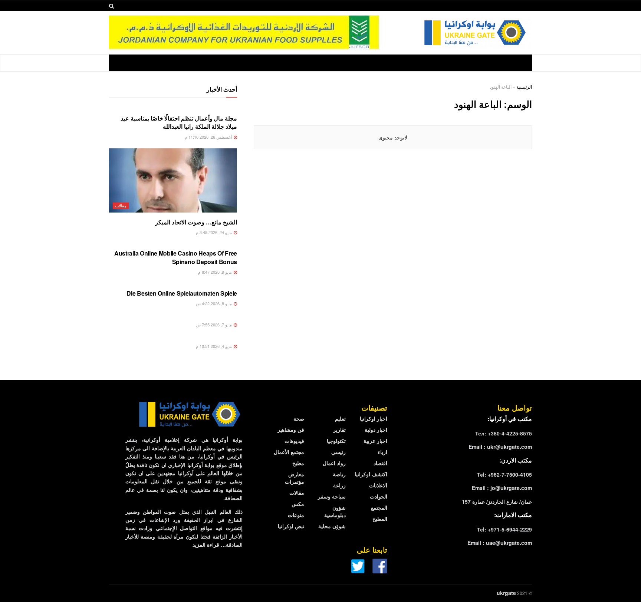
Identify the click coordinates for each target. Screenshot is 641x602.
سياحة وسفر (332, 496)
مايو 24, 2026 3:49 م (214, 232)
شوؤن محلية (332, 526)
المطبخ (379, 518)
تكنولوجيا (336, 440)
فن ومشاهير (290, 429)
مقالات (120, 205)
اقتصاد (380, 463)
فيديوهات (294, 440)
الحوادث (378, 496)
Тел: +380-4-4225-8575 (503, 433)
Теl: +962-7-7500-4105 (504, 474)
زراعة (339, 485)
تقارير (339, 429)
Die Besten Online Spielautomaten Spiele (181, 293)
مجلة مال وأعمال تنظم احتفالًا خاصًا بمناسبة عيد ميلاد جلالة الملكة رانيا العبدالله (179, 122)
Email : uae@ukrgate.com (499, 542)
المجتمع (379, 507)
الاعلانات (378, 485)
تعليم (340, 418)
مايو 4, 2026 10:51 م (214, 346)
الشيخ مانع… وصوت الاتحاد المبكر (196, 222)
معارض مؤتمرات (294, 477)
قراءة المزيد (206, 544)
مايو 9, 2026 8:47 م (215, 272)
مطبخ (298, 463)
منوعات (296, 515)
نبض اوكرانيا (291, 526)
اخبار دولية (376, 429)
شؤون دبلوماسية (335, 511)
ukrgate (506, 592)
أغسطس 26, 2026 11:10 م (209, 137)
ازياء (382, 451)
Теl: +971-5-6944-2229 (504, 529)
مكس (298, 503)
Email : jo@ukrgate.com (502, 487)
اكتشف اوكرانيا (371, 474)
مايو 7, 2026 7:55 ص (214, 325)
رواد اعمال (334, 463)
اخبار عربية (375, 440)
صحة (298, 418)
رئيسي (338, 451)
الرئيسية (524, 86)
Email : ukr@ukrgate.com (500, 446)
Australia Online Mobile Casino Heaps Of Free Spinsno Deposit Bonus (175, 257)
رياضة (339, 474)
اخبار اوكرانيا (373, 418)
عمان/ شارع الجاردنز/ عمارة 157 (497, 501)
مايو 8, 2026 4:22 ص (214, 303)
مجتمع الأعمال (289, 451)
